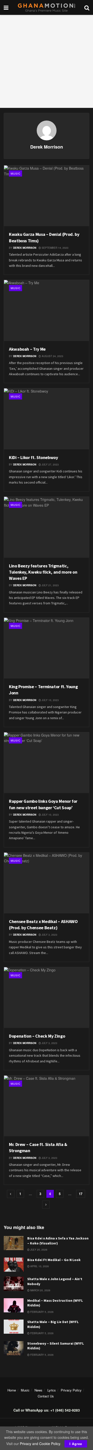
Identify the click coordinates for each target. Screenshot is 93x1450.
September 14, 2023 (54, 247)
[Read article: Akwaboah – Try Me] (46, 310)
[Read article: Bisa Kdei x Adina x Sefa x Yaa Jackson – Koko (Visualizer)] (14, 1243)
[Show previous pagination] (10, 1194)
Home (11, 1390)
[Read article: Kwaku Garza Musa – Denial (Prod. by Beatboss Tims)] (46, 195)
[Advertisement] (46, 61)
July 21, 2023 (50, 585)
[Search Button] (86, 7)
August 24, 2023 (52, 356)
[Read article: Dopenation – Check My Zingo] (46, 997)
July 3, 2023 (49, 934)
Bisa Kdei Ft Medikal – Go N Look (54, 1260)
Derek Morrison (24, 247)
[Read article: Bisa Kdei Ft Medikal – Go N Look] (14, 1265)
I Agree (75, 1443)
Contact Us (46, 1396)
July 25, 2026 (38, 1249)
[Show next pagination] (46, 1205)
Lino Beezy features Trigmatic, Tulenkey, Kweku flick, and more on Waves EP (43, 572)
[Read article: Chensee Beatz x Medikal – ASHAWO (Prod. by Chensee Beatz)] (46, 883)
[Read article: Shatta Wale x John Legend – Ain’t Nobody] (14, 1284)
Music (16, 173)
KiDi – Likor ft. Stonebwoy (33, 457)
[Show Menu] (6, 7)
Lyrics (51, 1390)
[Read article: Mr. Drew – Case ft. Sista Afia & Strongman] (46, 1106)
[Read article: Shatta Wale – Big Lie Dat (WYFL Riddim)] (14, 1327)
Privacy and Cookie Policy (40, 1443)
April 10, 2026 (39, 1266)
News (38, 1390)
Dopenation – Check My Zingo (37, 1036)
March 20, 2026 (40, 1290)
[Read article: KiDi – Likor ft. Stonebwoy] (46, 418)
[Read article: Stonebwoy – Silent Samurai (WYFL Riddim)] (14, 1348)
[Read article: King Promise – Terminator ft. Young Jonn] (46, 648)
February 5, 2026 (42, 1312)
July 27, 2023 (50, 464)
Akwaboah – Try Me (27, 349)
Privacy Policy (71, 1390)
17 (80, 1193)
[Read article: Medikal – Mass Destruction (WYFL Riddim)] (14, 1305)
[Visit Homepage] (46, 7)
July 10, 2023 (50, 700)
